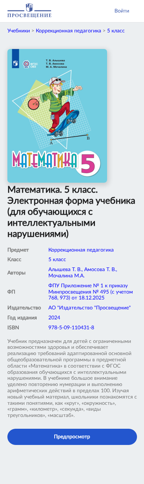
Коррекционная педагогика (68, 31)
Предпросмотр (72, 436)
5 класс (116, 31)
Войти (121, 11)
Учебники (18, 31)
